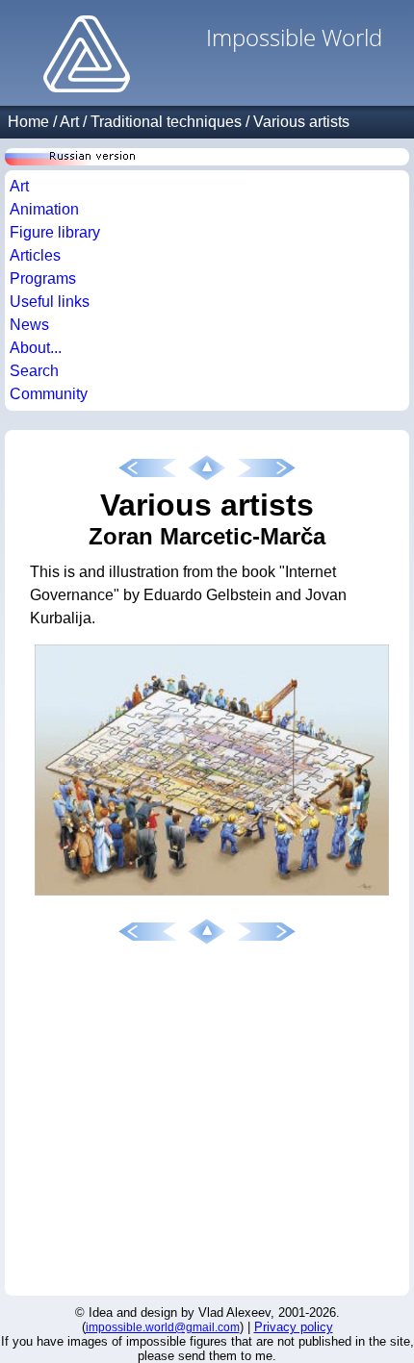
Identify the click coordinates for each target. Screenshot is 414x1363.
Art (69, 122)
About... (36, 348)
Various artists (301, 122)
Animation (44, 209)
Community (49, 394)
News (29, 324)
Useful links (50, 301)
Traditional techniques (166, 122)
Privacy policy (293, 1327)
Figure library (55, 232)
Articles (35, 255)
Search (34, 371)
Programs (43, 278)
